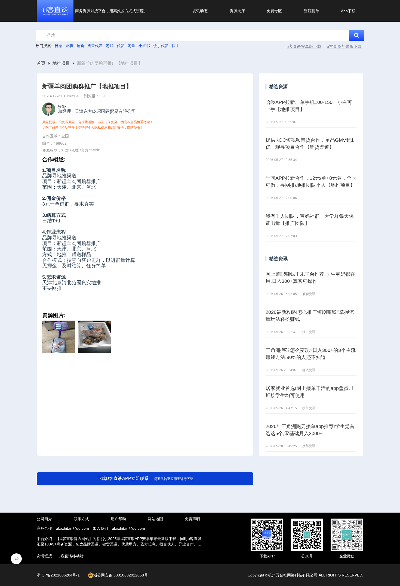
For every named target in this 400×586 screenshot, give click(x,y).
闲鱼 (131, 46)
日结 (58, 46)
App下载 (348, 11)
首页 (41, 63)
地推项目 (61, 63)
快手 (175, 46)
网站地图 (155, 519)
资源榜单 (311, 11)
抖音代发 (95, 46)
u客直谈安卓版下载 (304, 46)
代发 (120, 46)
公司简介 (44, 519)
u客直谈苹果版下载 (344, 46)
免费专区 (274, 11)
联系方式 (81, 519)
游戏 (109, 46)
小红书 (144, 46)
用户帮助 (118, 519)
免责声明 (192, 519)
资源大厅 (237, 11)
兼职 (69, 46)
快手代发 (160, 46)
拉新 (80, 46)
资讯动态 (200, 11)
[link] (41, 63)
